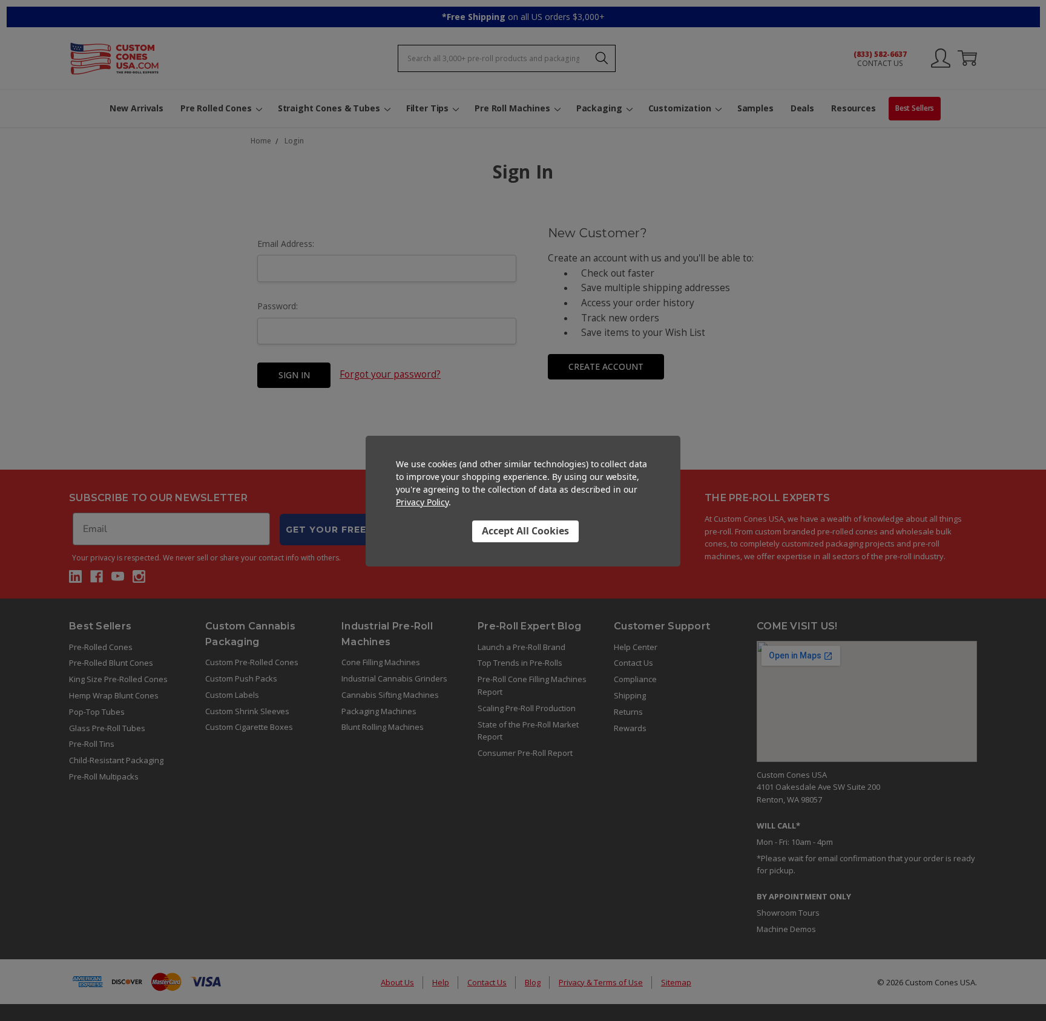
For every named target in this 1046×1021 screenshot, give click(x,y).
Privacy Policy (422, 502)
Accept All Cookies (525, 530)
